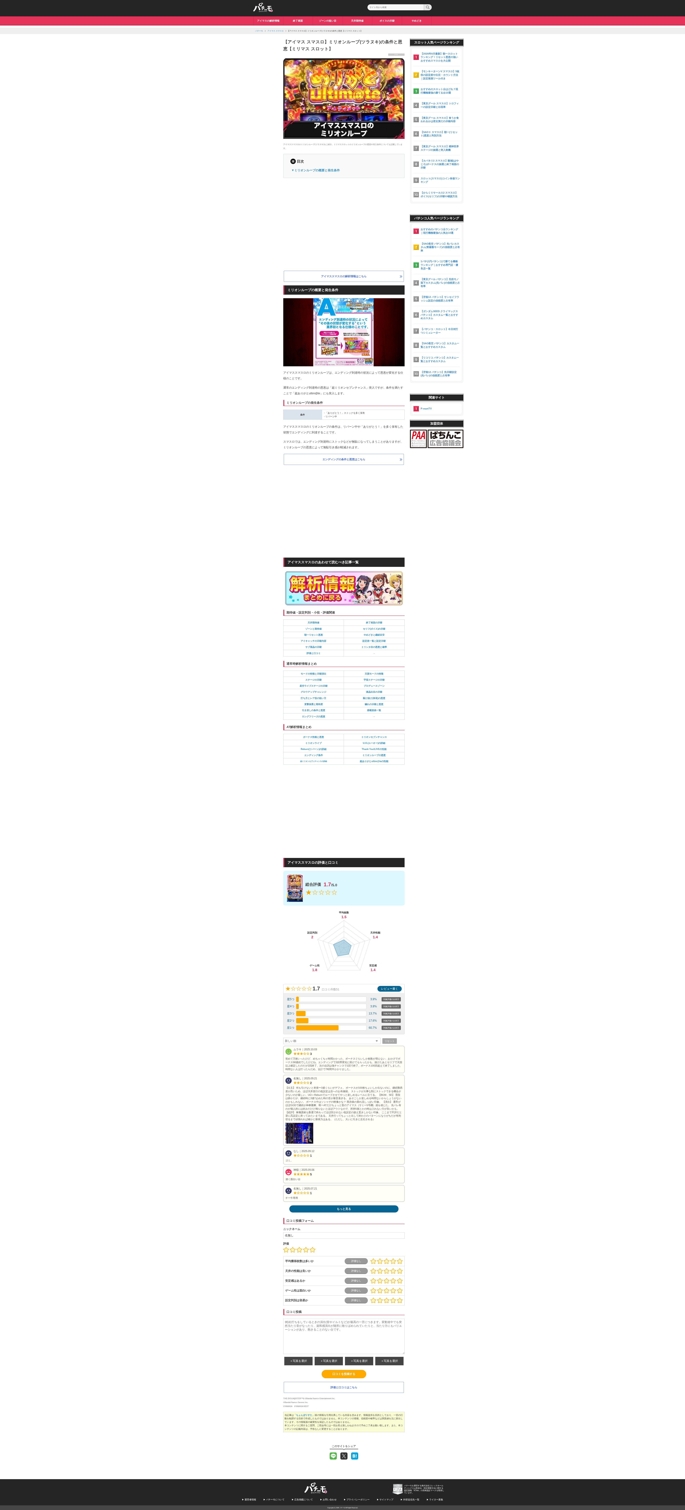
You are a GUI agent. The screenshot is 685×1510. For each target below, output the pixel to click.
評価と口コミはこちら (344, 1387)
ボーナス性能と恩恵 (313, 737)
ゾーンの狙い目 (327, 20)
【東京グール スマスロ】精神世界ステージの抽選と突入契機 (440, 148)
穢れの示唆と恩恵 (374, 704)
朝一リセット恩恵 (313, 635)
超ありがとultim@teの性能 (374, 761)
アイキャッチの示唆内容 (313, 641)
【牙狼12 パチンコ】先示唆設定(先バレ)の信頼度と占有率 (439, 374)
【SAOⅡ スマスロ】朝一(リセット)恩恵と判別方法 (439, 134)
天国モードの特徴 (374, 673)
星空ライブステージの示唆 (314, 686)
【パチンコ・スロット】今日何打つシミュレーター (439, 331)
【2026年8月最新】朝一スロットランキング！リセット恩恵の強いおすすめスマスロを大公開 (439, 57)
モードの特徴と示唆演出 (313, 673)
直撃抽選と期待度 (313, 704)
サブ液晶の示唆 (313, 647)
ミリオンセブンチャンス (374, 737)
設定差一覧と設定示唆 (374, 641)
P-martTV (426, 408)
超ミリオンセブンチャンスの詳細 (313, 761)
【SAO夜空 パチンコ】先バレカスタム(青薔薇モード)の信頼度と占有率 (440, 247)
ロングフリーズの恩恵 (313, 716)
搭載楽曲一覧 (374, 710)
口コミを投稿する (344, 1373)
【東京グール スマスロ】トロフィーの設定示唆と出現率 (440, 105)
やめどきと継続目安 (374, 635)
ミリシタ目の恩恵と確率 (374, 647)
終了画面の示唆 (374, 622)
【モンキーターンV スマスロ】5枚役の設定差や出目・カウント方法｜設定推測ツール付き (440, 75)
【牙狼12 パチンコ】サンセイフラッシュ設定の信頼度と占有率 (440, 299)
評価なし (356, 1261)
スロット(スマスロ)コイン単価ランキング (440, 180)
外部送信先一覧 (411, 1499)
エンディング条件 (313, 755)
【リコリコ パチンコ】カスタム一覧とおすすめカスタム (440, 359)
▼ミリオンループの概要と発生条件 (315, 170)
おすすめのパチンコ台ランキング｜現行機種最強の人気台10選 (439, 231)
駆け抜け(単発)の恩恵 (374, 698)
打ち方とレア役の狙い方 (313, 698)
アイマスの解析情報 (268, 20)
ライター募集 (436, 1499)
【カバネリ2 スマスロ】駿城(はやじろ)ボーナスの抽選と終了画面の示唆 (440, 164)
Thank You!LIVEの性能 (374, 749)
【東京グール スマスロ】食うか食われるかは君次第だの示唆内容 (440, 119)
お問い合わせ (330, 1499)
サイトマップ (386, 1499)
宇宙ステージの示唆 (374, 679)
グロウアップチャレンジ (313, 692)
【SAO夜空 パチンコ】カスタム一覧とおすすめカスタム (440, 345)
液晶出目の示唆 (374, 692)
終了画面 (298, 20)
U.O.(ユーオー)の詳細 (374, 743)
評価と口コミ (314, 653)
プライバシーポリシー (358, 1499)
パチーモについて (275, 1499)
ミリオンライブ (313, 743)
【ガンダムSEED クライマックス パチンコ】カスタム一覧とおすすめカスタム (439, 315)
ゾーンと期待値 (313, 628)
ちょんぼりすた (304, 1415)
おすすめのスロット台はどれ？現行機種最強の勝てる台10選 (439, 91)
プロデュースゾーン (374, 686)
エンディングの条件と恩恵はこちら (344, 459)
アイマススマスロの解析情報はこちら (344, 276)
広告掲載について (303, 1499)
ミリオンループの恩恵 (374, 755)
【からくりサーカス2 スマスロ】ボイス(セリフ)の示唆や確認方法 (439, 194)
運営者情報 (250, 1499)
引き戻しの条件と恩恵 (313, 710)
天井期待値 (357, 20)
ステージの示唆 (313, 679)
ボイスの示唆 (387, 20)
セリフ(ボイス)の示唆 (374, 628)
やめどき (417, 20)
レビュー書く (389, 988)
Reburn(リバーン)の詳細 (313, 749)
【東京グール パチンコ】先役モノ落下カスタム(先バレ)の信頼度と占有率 (440, 283)
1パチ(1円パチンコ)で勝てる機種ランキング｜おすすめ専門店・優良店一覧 (439, 265)
